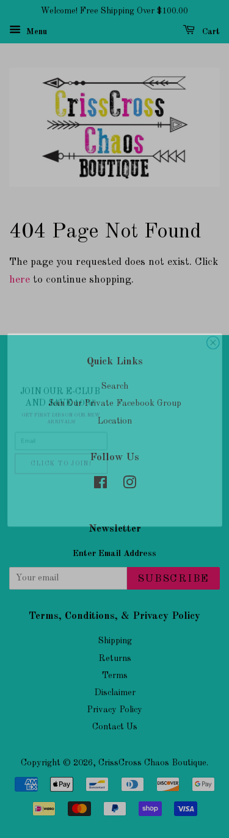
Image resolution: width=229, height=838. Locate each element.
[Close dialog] (212, 331)
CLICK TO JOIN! (61, 452)
